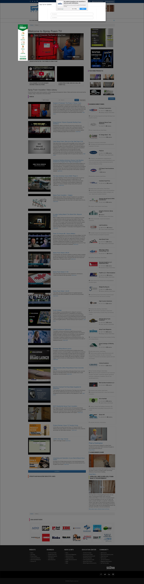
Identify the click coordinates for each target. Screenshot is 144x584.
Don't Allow (74, 8)
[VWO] (63, 8)
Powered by (60, 8)
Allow (83, 8)
